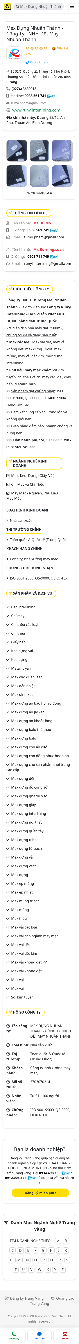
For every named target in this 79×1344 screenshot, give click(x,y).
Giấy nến (18, 642)
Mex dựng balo (23, 738)
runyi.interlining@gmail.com (47, 263)
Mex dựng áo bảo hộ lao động (36, 703)
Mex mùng (20, 909)
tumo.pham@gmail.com (29, 103)
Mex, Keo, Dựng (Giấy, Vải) (32, 475)
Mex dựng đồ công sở (29, 787)
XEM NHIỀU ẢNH (41, 193)
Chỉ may (17, 615)
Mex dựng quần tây (27, 831)
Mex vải (17, 979)
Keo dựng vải (22, 650)
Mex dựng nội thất (26, 822)
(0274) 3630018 (24, 88)
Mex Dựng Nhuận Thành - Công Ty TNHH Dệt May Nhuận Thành (38, 7)
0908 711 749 (38, 256)
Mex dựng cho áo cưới (29, 747)
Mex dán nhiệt (23, 685)
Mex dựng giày (23, 804)
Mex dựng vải (22, 857)
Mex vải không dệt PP (29, 962)
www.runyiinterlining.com (36, 110)
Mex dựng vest (23, 866)
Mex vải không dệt (26, 971)
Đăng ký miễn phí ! (40, 1192)
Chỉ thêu (18, 633)
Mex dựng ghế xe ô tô (29, 796)
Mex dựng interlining (28, 813)
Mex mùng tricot (25, 901)
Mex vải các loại (24, 927)
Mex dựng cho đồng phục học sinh (40, 755)
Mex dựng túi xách (26, 848)
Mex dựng (19, 874)
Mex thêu (19, 918)
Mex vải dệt (20, 944)
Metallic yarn (21, 668)
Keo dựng (19, 659)
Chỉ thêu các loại (24, 624)
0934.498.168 (50, 1173)
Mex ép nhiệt (22, 892)
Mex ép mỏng (22, 883)
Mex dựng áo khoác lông (31, 720)
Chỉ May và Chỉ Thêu (27, 484)
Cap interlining (23, 607)
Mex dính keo (22, 694)
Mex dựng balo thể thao (31, 729)
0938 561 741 (35, 95)
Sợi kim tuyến (22, 997)
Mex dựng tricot (24, 839)
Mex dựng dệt (22, 778)
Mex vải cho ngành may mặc (34, 936)
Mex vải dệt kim (24, 953)
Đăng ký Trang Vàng (27, 1298)
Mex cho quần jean (27, 677)
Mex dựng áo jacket (27, 712)
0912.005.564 (16, 1177)
